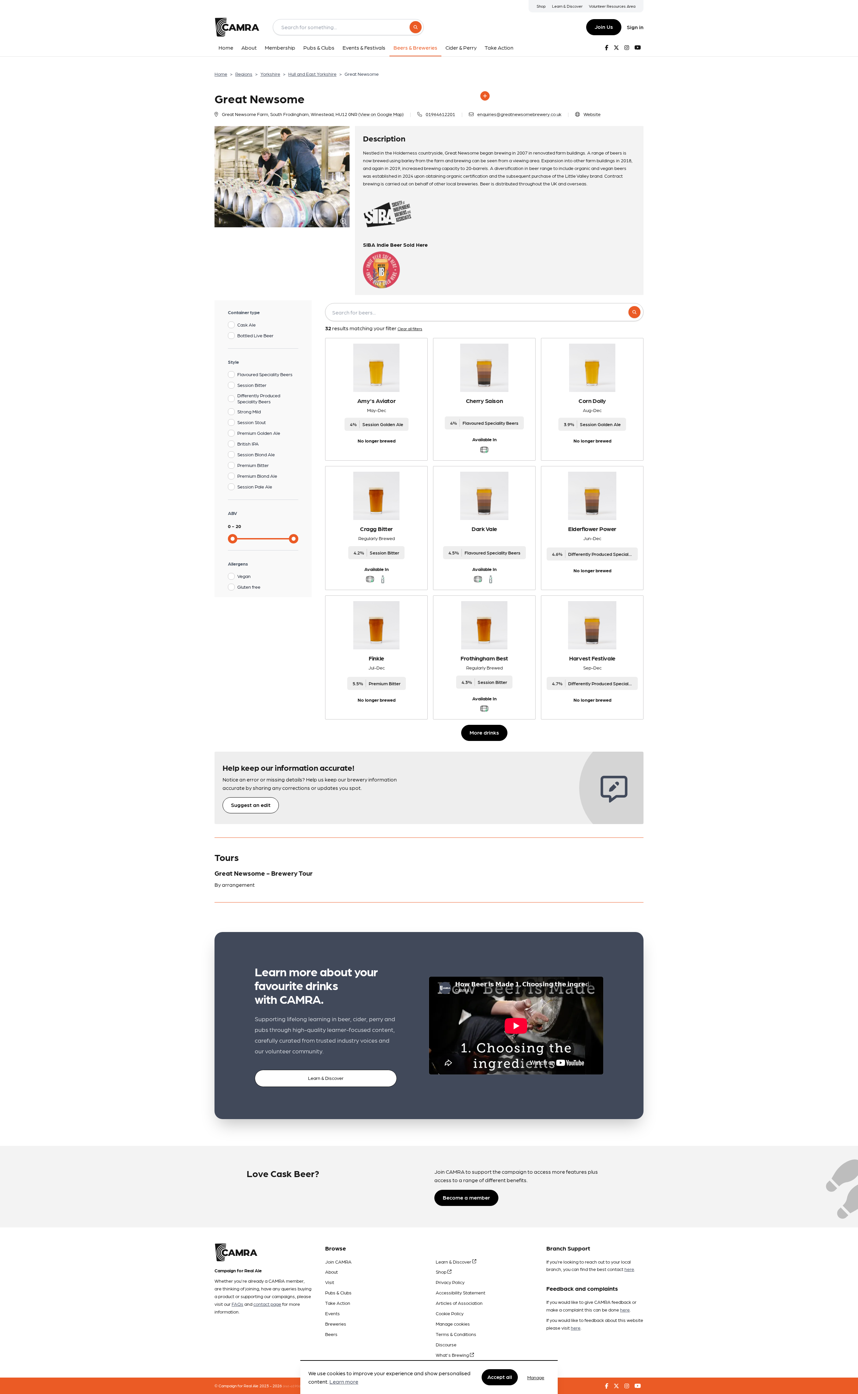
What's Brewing (453, 1354)
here (629, 1269)
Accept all (499, 1377)
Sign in (635, 27)
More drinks (484, 732)
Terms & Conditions (456, 1334)
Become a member (466, 1197)
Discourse (446, 1344)
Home (220, 73)
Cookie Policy (450, 1313)
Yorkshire (270, 73)
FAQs (237, 1303)
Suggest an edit (250, 805)
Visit (329, 1282)
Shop (541, 6)
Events (332, 1313)
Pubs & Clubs (338, 1292)
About (331, 1271)
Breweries (335, 1323)
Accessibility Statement (460, 1292)
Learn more (343, 1382)
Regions (243, 73)
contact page (267, 1303)
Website (592, 114)
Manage (535, 1377)
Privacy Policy (450, 1282)
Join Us (604, 26)
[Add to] (485, 96)
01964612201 (440, 114)
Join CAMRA (338, 1261)
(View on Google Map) (381, 114)
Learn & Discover (567, 6)
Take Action (337, 1302)
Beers (331, 1334)
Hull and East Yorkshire (312, 73)
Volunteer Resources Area (612, 6)
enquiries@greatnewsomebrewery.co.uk (519, 114)
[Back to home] (236, 27)
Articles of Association (459, 1302)
